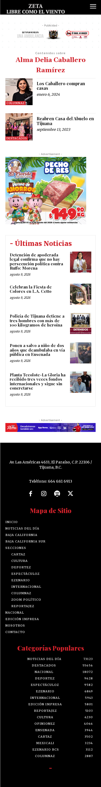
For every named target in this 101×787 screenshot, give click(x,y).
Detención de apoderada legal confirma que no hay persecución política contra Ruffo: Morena (36, 261)
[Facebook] (30, 494)
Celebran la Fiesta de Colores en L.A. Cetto (31, 289)
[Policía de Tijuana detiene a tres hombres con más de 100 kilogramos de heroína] (80, 323)
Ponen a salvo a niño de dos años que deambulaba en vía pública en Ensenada (37, 350)
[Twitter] (70, 494)
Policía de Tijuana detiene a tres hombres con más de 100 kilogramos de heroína (37, 320)
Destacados (16, 138)
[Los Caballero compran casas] (19, 91)
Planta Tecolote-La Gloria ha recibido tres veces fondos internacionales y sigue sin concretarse (37, 381)
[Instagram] (44, 494)
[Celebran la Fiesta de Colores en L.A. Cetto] (80, 294)
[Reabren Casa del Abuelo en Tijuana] (19, 126)
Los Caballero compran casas (61, 86)
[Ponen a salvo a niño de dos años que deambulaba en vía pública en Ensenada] (80, 352)
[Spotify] (57, 494)
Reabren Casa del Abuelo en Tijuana (65, 121)
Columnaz (15, 103)
